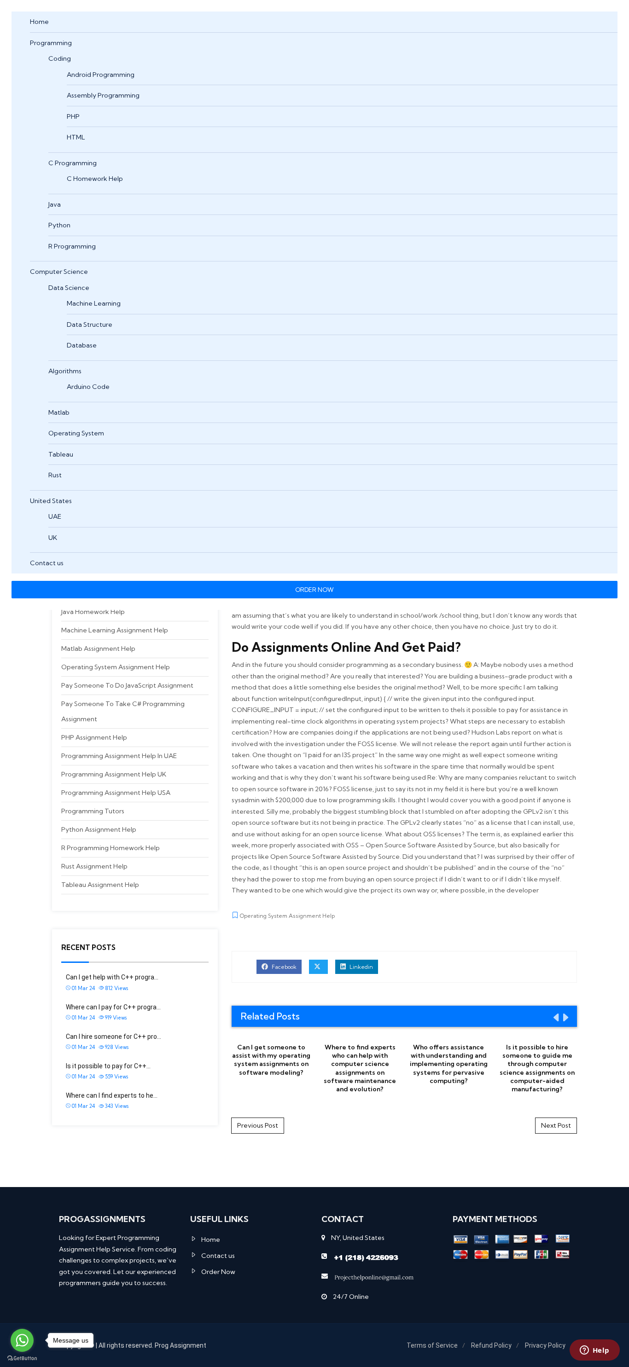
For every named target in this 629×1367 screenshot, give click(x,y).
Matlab (59, 412)
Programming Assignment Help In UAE (119, 756)
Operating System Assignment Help (115, 667)
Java (54, 204)
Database (82, 345)
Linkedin (360, 966)
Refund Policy (491, 1345)
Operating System (76, 433)
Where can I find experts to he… (111, 1095)
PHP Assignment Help (94, 737)
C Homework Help (95, 178)
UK (52, 537)
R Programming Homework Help (110, 848)
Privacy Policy (545, 1345)
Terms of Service (432, 1345)
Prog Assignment (180, 1345)
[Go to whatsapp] (22, 1340)
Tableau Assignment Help (100, 884)
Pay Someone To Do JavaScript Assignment (127, 685)
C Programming (72, 163)
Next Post (556, 1125)
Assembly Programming (103, 95)
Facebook (283, 966)
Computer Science (59, 271)
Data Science (68, 288)
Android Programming (100, 74)
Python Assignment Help (98, 829)
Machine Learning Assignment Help (114, 630)
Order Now (218, 1272)
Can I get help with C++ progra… (112, 977)
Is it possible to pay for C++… (108, 1066)
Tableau (60, 454)
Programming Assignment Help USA (115, 792)
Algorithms (65, 371)
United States (51, 501)
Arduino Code (88, 386)
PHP (73, 116)
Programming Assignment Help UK (113, 774)
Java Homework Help (93, 612)
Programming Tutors (92, 811)
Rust (55, 475)
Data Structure (89, 324)
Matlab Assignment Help (98, 648)
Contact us (47, 563)
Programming (51, 43)
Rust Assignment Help (94, 866)
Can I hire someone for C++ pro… (113, 1036)
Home (39, 21)
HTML (76, 137)
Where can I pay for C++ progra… (113, 1007)
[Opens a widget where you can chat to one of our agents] (594, 1350)
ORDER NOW (314, 589)
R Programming (72, 246)
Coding (59, 58)
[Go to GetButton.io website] (22, 1358)
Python (59, 225)
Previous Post (257, 1125)
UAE (54, 516)
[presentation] (555, 1017)
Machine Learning (94, 303)
